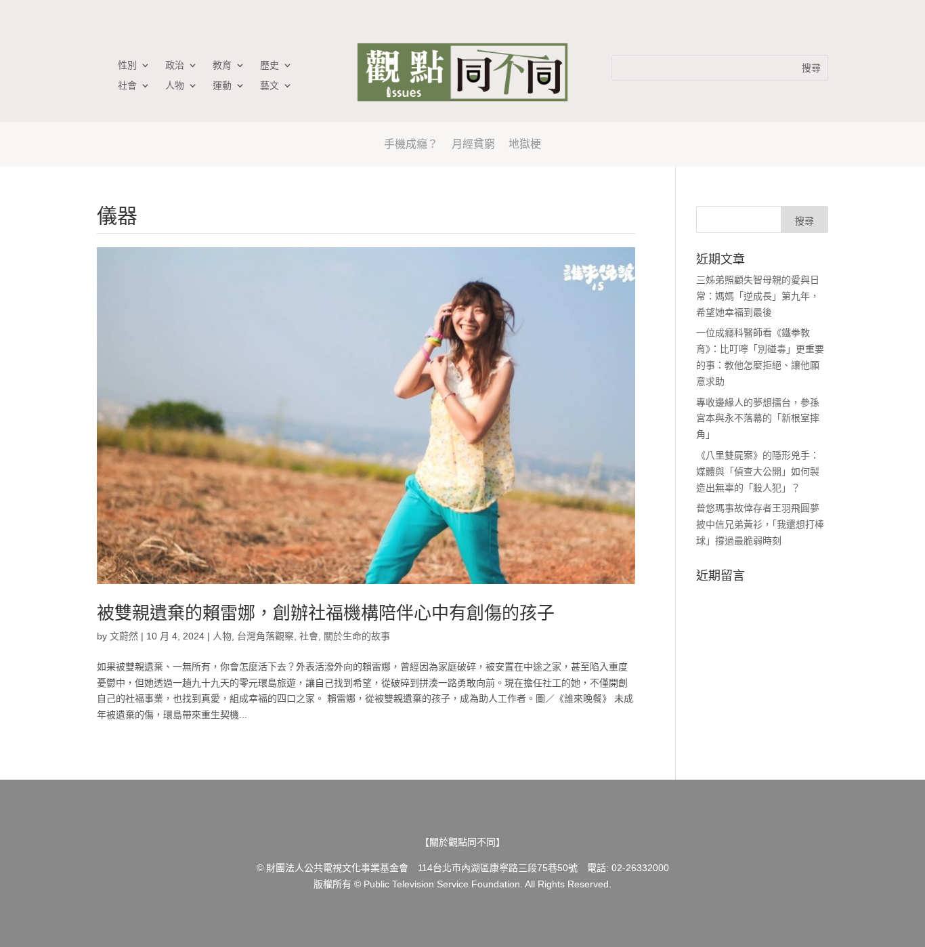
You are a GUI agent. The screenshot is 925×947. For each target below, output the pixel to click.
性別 (127, 65)
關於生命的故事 (357, 636)
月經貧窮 (473, 144)
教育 (222, 65)
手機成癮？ (411, 144)
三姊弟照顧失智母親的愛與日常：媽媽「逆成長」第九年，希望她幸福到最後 (757, 296)
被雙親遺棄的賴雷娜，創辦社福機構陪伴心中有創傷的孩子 (326, 613)
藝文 (269, 86)
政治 (174, 65)
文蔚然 (124, 636)
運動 (222, 86)
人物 (174, 86)
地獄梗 (525, 144)
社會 (127, 86)
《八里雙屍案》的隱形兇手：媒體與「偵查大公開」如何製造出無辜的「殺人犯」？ (757, 471)
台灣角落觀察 (265, 636)
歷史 (269, 65)
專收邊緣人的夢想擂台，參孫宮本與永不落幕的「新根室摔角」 (757, 418)
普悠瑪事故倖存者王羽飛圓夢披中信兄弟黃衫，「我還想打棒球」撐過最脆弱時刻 (760, 524)
